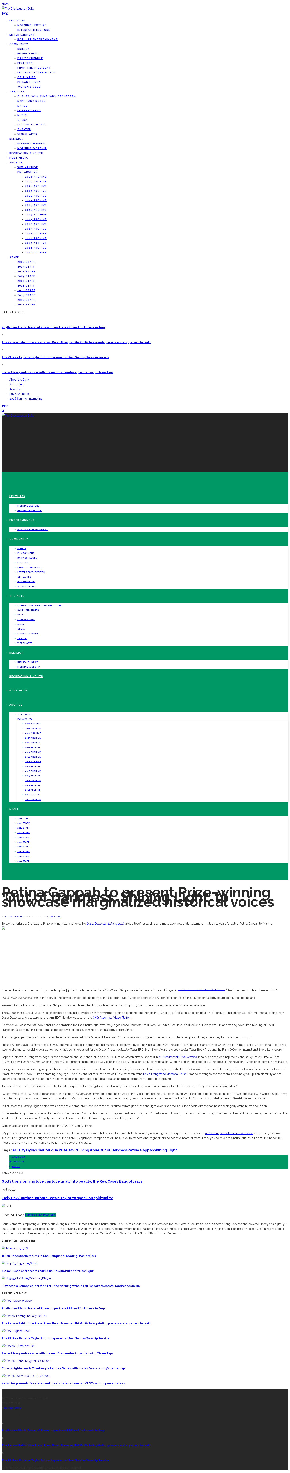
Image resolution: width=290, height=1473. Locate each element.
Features (25, 63)
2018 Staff (26, 300)
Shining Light (165, 1150)
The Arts (17, 91)
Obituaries (26, 77)
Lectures (17, 20)
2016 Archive (36, 224)
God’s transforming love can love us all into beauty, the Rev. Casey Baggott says (72, 1181)
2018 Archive (36, 210)
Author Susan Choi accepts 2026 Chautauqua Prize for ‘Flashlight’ (48, 1271)
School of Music (31, 124)
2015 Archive (36, 229)
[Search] (3, 410)
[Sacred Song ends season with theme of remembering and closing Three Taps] (18, 1346)
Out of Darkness (113, 1150)
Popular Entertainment (37, 39)
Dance (22, 105)
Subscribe (15, 384)
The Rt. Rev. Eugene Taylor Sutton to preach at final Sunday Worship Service (55, 357)
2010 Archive (36, 252)
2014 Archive (36, 233)
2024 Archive (36, 186)
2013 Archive (36, 238)
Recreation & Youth (26, 153)
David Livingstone (83, 1150)
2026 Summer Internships (25, 398)
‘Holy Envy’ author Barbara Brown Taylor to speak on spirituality (57, 1198)
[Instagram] (7, 13)
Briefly (23, 49)
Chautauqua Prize (52, 1150)
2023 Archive (36, 191)
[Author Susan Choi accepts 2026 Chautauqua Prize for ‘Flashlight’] (20, 1263)
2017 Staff (26, 304)
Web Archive (27, 167)
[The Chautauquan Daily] (18, 8)
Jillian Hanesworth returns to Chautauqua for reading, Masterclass (49, 1256)
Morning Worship (32, 148)
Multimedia (18, 157)
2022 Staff (26, 281)
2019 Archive (36, 205)
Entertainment (22, 34)
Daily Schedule (30, 58)
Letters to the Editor (36, 72)
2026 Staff (26, 262)
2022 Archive (36, 195)
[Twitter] (4, 13)
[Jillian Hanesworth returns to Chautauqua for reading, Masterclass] (15, 1248)
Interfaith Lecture (33, 30)
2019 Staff (26, 295)
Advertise (15, 389)
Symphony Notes (31, 101)
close (5, 4)
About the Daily (19, 379)
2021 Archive (36, 200)
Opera (22, 120)
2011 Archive (36, 247)
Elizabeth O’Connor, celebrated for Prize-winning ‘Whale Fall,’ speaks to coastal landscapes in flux (71, 1286)
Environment (28, 53)
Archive (15, 162)
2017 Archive (36, 219)
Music (22, 115)
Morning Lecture (31, 25)
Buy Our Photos (19, 393)
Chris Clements (15, 916)
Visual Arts (27, 134)
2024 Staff (26, 271)
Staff (14, 257)
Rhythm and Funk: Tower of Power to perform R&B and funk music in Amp (53, 327)
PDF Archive (27, 172)
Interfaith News (31, 143)
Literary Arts (29, 110)
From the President (34, 67)
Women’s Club (29, 86)
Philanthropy (29, 82)
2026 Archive (36, 176)
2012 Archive (36, 243)
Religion (16, 139)
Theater (24, 129)
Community (18, 44)
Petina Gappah (141, 1150)
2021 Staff (26, 285)
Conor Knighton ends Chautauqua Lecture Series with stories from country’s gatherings (63, 1368)
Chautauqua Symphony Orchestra (46, 96)
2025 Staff (26, 266)
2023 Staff (26, 276)
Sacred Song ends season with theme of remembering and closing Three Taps (57, 372)
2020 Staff (26, 290)
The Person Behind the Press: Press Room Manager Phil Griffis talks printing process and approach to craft (76, 342)
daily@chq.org (12, 1407)
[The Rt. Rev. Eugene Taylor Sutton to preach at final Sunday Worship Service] (16, 1331)
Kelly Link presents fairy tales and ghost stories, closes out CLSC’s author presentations (63, 1383)
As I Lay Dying (24, 1150)
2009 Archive (36, 214)
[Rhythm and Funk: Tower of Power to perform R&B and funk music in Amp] (17, 1301)
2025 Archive (36, 181)
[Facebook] (2, 13)
